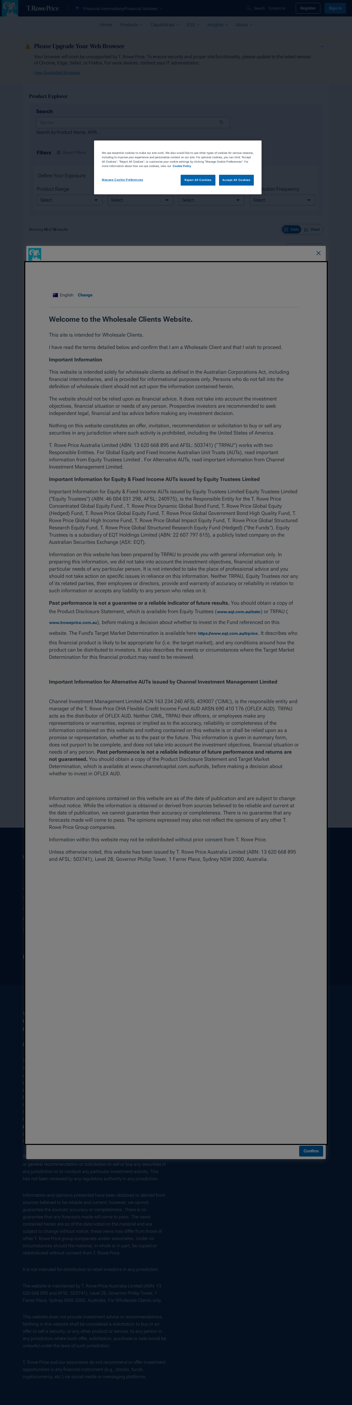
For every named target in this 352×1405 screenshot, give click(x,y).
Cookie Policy (182, 166)
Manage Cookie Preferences (122, 179)
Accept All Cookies (236, 180)
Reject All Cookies (198, 180)
